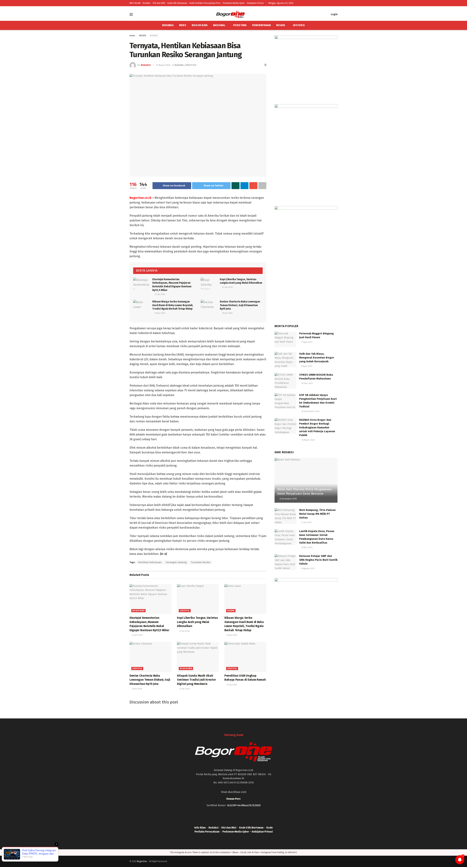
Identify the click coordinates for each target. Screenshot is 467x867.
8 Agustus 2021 (308, 568)
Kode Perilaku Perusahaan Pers (205, 3)
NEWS (182, 25)
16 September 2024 (310, 411)
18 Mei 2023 (306, 547)
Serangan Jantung (176, 562)
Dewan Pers (233, 798)
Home (132, 35)
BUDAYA (154, 35)
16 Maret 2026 (307, 440)
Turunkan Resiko (200, 562)
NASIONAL (219, 25)
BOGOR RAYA (200, 25)
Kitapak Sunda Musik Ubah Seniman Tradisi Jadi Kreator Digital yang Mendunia (196, 680)
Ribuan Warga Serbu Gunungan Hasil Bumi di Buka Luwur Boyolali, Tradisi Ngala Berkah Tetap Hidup (172, 305)
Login (333, 14)
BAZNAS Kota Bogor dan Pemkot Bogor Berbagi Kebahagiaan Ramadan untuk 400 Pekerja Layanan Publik (317, 427)
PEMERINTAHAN (261, 25)
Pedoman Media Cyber (234, 3)
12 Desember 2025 (288, 499)
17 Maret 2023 (163, 65)
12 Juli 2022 (306, 522)
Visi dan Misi (228, 827)
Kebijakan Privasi (255, 3)
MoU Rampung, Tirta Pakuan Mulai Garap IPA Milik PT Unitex (317, 513)
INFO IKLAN (135, 3)
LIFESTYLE (190, 65)
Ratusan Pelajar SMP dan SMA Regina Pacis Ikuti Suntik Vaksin (318, 559)
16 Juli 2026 (159, 313)
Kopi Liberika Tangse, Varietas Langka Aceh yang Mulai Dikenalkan (197, 622)
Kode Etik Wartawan (177, 3)
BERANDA (168, 25)
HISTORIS (299, 25)
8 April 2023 (306, 366)
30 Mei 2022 (307, 383)
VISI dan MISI (159, 3)
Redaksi (146, 3)
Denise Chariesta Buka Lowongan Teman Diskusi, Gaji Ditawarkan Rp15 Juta (240, 305)
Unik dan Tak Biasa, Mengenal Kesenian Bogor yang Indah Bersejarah (316, 357)
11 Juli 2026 (231, 685)
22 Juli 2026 (159, 294)
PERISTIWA (240, 25)
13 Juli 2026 (184, 689)
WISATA (280, 25)
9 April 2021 (306, 342)
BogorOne (142, 861)
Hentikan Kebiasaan (150, 562)
